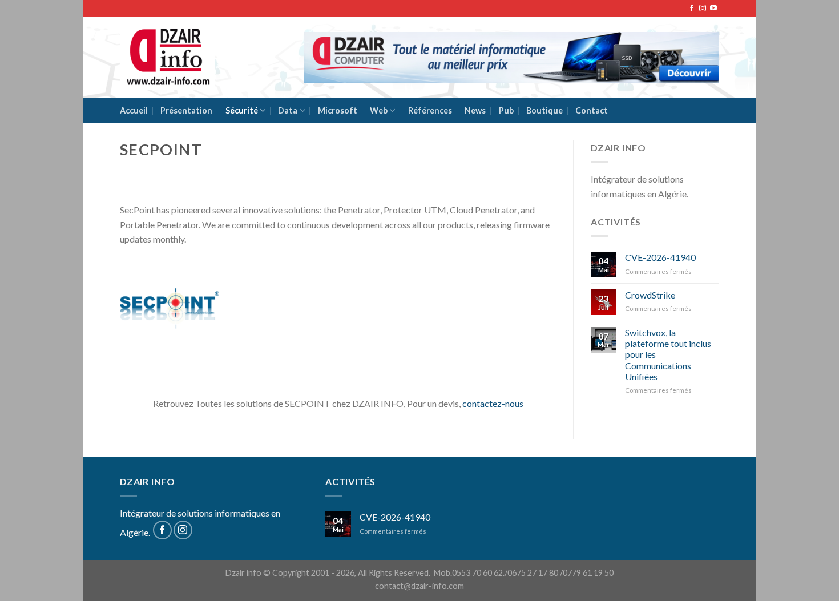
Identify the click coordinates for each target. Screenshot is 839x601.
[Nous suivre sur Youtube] (713, 9)
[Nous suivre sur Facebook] (691, 9)
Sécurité (241, 110)
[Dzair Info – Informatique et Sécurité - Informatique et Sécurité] (167, 57)
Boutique (544, 110)
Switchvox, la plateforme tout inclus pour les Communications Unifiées (668, 354)
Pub (506, 110)
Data (287, 110)
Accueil (134, 110)
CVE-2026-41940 (660, 257)
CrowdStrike (650, 294)
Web (379, 110)
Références (430, 110)
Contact (591, 110)
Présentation (186, 110)
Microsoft (337, 110)
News (475, 110)
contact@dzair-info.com (419, 586)
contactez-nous (492, 403)
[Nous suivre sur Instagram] (702, 9)
